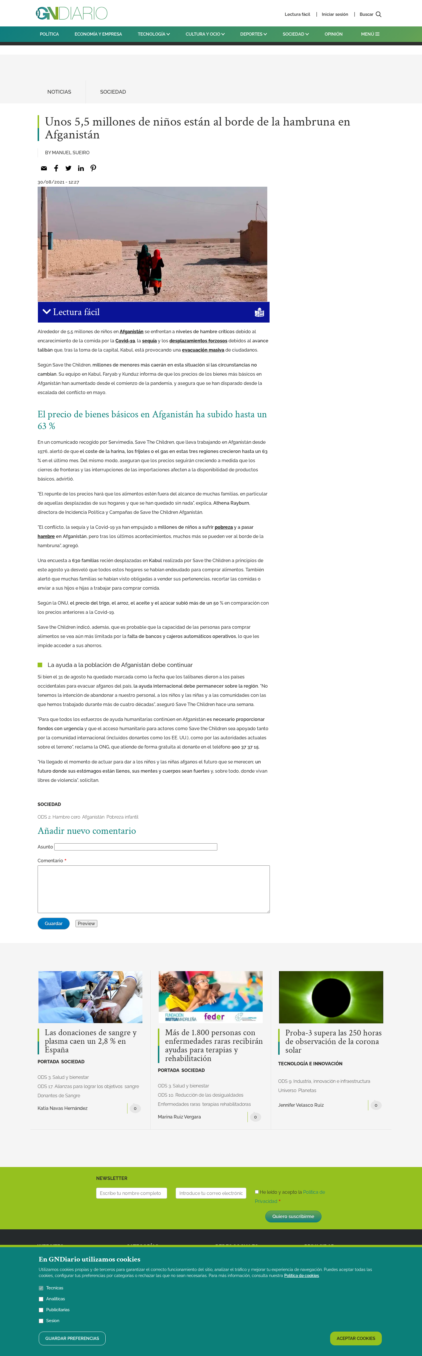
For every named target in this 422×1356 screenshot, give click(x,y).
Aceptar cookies (356, 1338)
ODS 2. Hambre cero (59, 817)
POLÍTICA (49, 34)
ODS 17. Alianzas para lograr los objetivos (80, 1086)
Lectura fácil (297, 14)
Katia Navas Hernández (63, 1108)
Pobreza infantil (122, 817)
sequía (149, 341)
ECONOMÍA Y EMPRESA (98, 34)
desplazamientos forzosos (198, 341)
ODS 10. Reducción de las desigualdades (200, 1095)
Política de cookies (301, 1275)
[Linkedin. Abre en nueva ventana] (81, 168)
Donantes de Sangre (59, 1095)
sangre (132, 1086)
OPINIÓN (334, 34)
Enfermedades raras (179, 1104)
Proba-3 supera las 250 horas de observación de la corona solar (333, 1042)
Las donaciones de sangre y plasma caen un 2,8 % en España (90, 1041)
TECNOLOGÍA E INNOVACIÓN (310, 1063)
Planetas (307, 1090)
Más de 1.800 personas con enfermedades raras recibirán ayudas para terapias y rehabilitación (214, 1046)
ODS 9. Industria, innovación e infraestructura (324, 1081)
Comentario (50, 860)
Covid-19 (125, 341)
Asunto (45, 847)
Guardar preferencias (72, 1338)
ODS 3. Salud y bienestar (63, 1077)
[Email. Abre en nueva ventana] (44, 168)
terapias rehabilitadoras (226, 1104)
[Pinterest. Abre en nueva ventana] (93, 168)
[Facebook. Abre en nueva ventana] (56, 168)
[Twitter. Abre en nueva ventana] (68, 168)
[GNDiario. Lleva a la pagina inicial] (71, 13)
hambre (46, 536)
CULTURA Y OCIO (203, 34)
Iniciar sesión (335, 14)
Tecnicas (54, 1288)
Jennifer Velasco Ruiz (301, 1105)
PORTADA (48, 1061)
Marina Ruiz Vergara (179, 1117)
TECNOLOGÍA (152, 34)
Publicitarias (57, 1309)
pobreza (224, 527)
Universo (287, 1090)
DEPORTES (252, 34)
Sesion (52, 1320)
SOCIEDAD (294, 34)
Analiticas (55, 1298)
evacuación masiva (203, 350)
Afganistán (132, 331)
